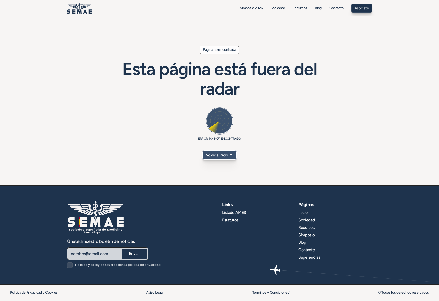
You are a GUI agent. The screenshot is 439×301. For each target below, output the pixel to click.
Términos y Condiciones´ (271, 292)
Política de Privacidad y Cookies (34, 292)
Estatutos (230, 220)
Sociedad (306, 220)
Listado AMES (234, 212)
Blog (302, 242)
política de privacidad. (144, 265)
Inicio (303, 212)
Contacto (306, 249)
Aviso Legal (155, 292)
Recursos (306, 227)
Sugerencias (309, 257)
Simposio (306, 234)
